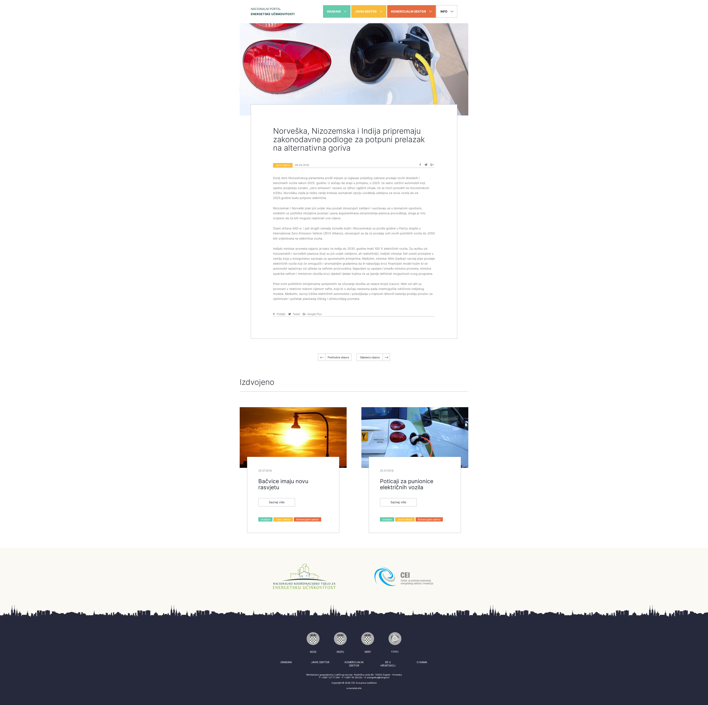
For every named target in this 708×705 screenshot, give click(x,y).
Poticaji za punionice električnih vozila (406, 484)
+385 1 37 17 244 (330, 677)
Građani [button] (334, 11)
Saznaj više (276, 502)
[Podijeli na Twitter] (426, 164)
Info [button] (444, 11)
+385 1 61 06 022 (353, 677)
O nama (422, 662)
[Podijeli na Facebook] (420, 164)
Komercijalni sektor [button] (409, 11)
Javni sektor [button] (366, 11)
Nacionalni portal (272, 11)
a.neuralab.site (354, 688)
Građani (265, 519)
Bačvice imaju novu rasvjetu (283, 484)
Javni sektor (282, 165)
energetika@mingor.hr (378, 677)
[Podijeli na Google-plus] (432, 164)
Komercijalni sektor (307, 519)
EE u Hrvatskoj (388, 664)
